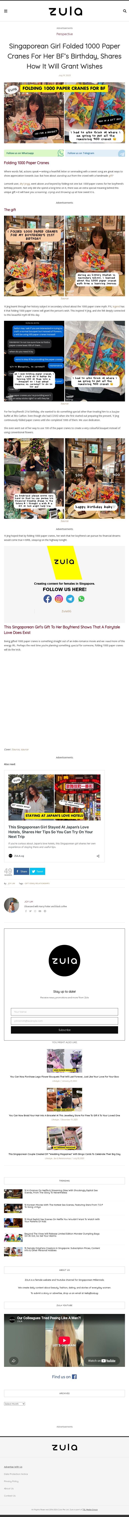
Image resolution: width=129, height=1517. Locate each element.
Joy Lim (11, 883)
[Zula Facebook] (48, 598)
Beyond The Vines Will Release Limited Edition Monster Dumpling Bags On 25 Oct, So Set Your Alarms (62, 1234)
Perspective (64, 34)
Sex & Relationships (62, 1158)
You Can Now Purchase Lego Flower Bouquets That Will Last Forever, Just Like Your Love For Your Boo (64, 1076)
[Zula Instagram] (59, 598)
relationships (42, 883)
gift (110, 175)
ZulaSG (66, 611)
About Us (8, 1488)
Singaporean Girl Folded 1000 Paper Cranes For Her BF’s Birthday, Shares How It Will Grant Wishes (64, 56)
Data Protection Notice (16, 1474)
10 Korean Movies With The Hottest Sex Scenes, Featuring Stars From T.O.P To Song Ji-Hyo (64, 1205)
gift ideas (29, 883)
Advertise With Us (13, 1466)
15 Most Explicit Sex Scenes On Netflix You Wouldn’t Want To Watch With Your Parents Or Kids (62, 1220)
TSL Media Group (90, 1509)
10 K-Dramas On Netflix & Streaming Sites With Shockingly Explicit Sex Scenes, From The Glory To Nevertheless (61, 1191)
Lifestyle (56, 1081)
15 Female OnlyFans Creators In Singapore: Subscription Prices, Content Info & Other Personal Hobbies (62, 1249)
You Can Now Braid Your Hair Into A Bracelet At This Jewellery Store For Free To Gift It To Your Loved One (64, 1115)
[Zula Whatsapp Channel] (81, 598)
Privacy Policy (11, 1481)
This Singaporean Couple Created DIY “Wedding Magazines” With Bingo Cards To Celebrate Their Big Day (64, 1154)
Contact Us (9, 1495)
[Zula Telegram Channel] (70, 598)
